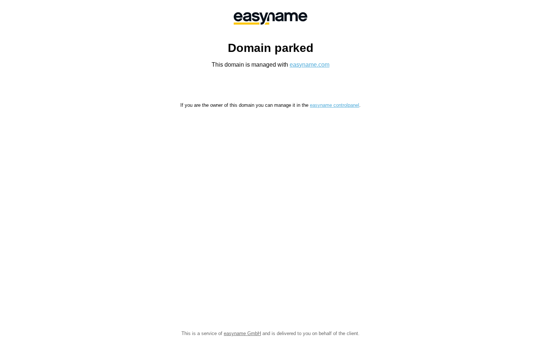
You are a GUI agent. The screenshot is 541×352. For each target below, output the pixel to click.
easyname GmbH (242, 333)
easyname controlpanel (334, 105)
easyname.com (309, 64)
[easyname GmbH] (270, 18)
